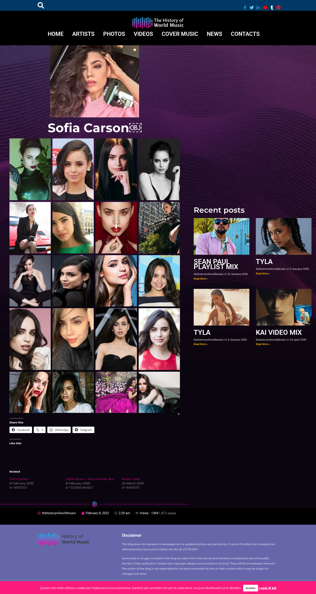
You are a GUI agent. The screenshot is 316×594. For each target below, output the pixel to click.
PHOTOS (114, 34)
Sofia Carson (18, 479)
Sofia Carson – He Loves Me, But (90, 479)
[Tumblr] (179, 414)
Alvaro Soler (131, 479)
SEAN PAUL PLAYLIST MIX (216, 264)
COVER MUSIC (180, 34)
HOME (56, 34)
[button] (41, 5)
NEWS (214, 34)
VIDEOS (143, 34)
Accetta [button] (250, 587)
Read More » (201, 278)
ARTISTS (83, 34)
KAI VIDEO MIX (279, 332)
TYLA (264, 262)
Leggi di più (267, 588)
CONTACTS (245, 34)
